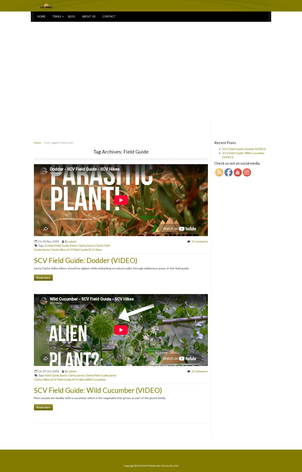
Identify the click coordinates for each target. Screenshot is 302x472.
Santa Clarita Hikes (54, 249)
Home (37, 142)
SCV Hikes (95, 249)
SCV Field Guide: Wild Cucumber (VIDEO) (98, 390)
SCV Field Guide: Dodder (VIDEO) (85, 260)
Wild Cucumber (96, 379)
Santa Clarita (78, 245)
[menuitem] (41, 17)
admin (72, 241)
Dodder (49, 245)
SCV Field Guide (77, 249)
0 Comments (199, 241)
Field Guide (62, 245)
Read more (43, 277)
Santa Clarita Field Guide (92, 375)
